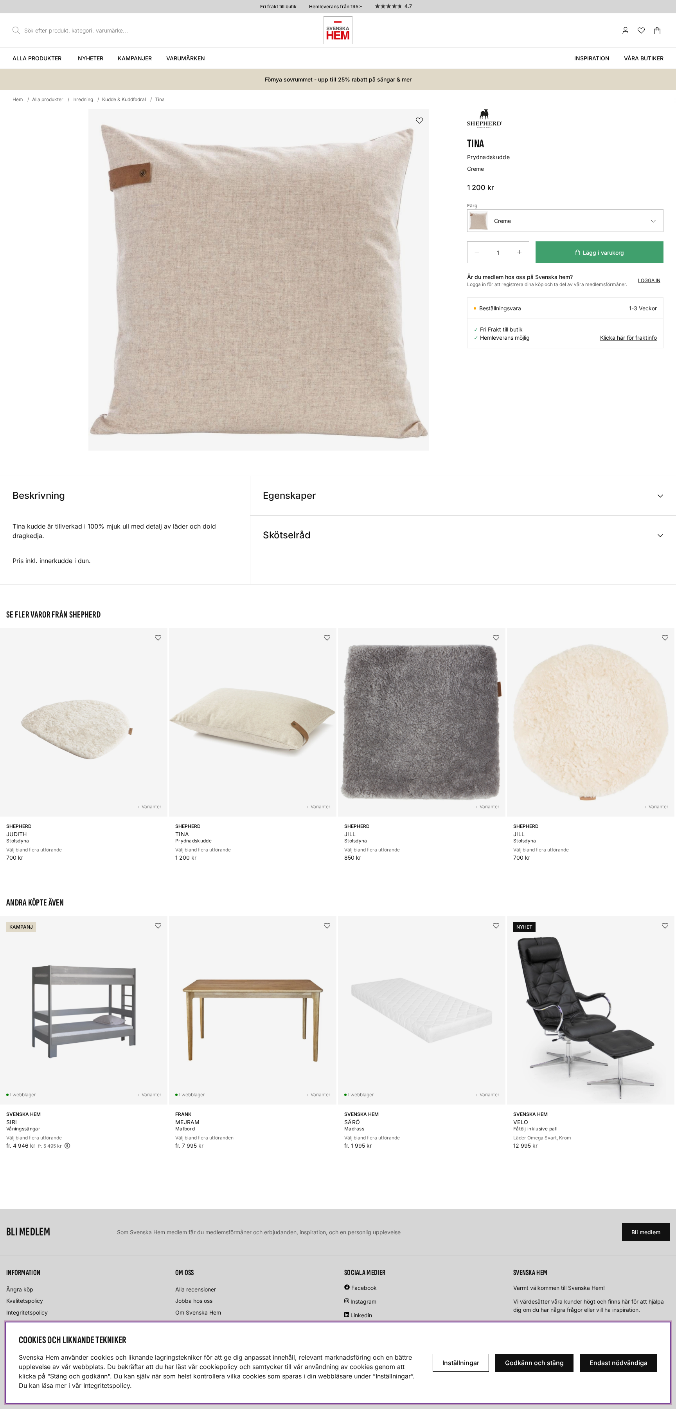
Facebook (364, 1287)
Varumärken (185, 58)
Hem (18, 99)
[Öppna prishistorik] (67, 1145)
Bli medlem (645, 1232)
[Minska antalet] (476, 252)
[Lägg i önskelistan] (419, 121)
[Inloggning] (625, 30)
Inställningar (460, 1363)
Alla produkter (37, 58)
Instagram (363, 1301)
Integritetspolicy (27, 1312)
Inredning (82, 99)
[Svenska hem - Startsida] (338, 30)
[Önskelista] (641, 30)
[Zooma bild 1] (258, 280)
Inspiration (591, 58)
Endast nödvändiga (618, 1363)
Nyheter (90, 58)
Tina (160, 99)
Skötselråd (287, 535)
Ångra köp (19, 1289)
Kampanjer (135, 58)
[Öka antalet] (519, 252)
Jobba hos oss (193, 1300)
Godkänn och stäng (534, 1363)
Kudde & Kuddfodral (124, 99)
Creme (502, 220)
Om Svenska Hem (198, 1312)
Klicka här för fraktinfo (628, 337)
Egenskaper (289, 495)
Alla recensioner (195, 1289)
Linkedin (361, 1315)
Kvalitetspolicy (24, 1300)
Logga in (649, 280)
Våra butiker (643, 58)
